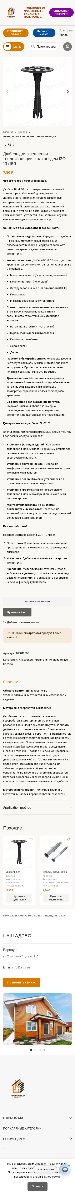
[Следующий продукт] (13, 145)
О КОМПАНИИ (13, 1118)
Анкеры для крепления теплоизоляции (29, 136)
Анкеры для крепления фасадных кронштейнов (55, 882)
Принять (37, 1186)
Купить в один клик (37, 601)
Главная (8, 132)
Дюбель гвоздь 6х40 (55, 872)
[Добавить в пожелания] (31, 839)
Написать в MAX (43, 33)
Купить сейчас (17, 612)
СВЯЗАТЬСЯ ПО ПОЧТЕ (61, 12)
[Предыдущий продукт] (5, 145)
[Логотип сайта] (11, 12)
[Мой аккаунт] (67, 46)
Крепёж (23, 132)
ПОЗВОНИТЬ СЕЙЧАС (15, 33)
